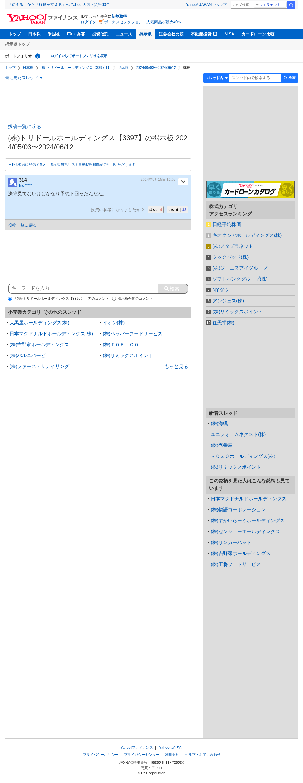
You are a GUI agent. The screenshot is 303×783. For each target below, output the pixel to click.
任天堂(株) (223, 322)
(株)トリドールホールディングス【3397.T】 (76, 68)
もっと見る (176, 366)
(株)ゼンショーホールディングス (245, 531)
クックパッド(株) (230, 257)
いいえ (177, 210)
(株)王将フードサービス (236, 564)
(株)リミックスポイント (128, 355)
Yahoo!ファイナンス (136, 747)
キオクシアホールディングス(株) (247, 235)
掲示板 (145, 34)
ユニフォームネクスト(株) (238, 434)
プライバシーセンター (141, 755)
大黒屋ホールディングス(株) (39, 322)
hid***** (25, 185)
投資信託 (100, 34)
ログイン (88, 22)
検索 (291, 5)
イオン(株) (114, 322)
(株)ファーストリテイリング (39, 366)
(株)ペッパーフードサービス (132, 333)
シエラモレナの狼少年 (273, 5)
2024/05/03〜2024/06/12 (156, 68)
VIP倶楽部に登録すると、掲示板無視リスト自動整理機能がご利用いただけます (72, 164)
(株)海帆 (219, 423)
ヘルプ (221, 4)
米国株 (54, 34)
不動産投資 (201, 34)
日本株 (34, 34)
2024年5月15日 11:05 (158, 180)
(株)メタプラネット (232, 246)
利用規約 (172, 755)
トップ (15, 34)
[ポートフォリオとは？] (37, 56)
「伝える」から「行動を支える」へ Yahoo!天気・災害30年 (59, 4)
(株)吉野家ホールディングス (39, 344)
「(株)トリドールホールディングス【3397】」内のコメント (61, 299)
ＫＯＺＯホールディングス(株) (243, 456)
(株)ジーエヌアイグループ (239, 268)
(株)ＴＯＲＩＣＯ (121, 344)
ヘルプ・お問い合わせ (202, 755)
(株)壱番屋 (222, 445)
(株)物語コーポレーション (238, 509)
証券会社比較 (171, 34)
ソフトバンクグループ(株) (239, 278)
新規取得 (119, 16)
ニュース (124, 34)
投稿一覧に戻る (24, 126)
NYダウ (220, 289)
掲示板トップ (17, 44)
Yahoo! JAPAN (199, 4)
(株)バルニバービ (27, 355)
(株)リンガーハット (231, 542)
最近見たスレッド (21, 77)
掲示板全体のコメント (135, 299)
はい (155, 210)
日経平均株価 (226, 224)
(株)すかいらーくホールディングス (248, 520)
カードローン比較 (258, 34)
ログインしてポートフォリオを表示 (79, 56)
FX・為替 (76, 34)
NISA (229, 34)
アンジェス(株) (228, 300)
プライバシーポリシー (100, 755)
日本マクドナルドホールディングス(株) (51, 333)
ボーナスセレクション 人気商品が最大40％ (142, 22)
